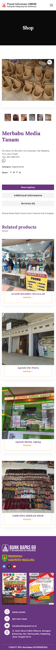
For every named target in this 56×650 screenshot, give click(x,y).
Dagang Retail (18, 166)
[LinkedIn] (20, 172)
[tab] (28, 187)
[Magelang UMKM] (19, 5)
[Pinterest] (17, 172)
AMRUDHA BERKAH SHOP (28, 515)
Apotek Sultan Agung (28, 441)
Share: (5, 172)
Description (28, 187)
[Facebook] (11, 172)
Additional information (28, 195)
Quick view (47, 244)
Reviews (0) (28, 203)
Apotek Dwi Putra (28, 367)
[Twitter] (14, 172)
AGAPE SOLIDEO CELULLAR (28, 293)
